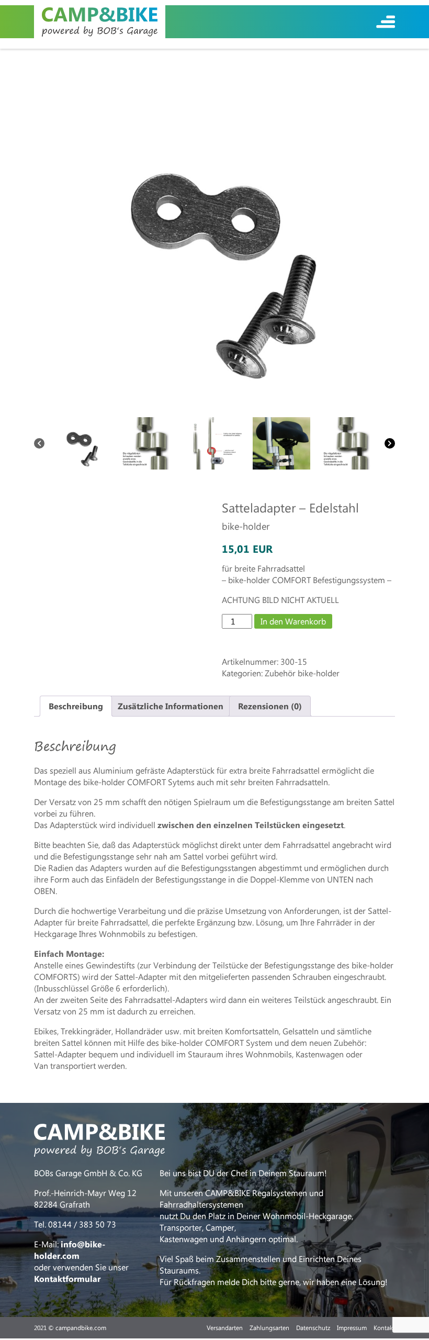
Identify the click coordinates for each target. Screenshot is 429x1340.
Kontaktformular (67, 1278)
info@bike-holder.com (69, 1249)
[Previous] (39, 443)
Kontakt (384, 1327)
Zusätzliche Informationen (170, 705)
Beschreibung (76, 705)
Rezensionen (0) (270, 705)
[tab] (76, 706)
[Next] (390, 443)
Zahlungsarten (269, 1327)
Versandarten (225, 1327)
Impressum (352, 1327)
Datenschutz (313, 1327)
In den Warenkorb (293, 621)
